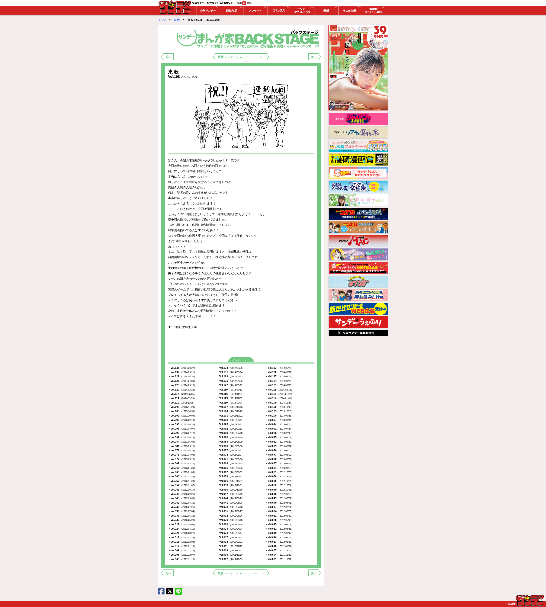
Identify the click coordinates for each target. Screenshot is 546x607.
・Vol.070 (279, 459)
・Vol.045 (182, 498)
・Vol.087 (182, 437)
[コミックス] (278, 10)
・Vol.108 (182, 406)
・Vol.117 (182, 393)
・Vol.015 (182, 541)
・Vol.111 (182, 402)
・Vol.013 (279, 541)
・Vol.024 (182, 528)
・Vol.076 (279, 450)
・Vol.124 (279, 380)
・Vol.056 (231, 480)
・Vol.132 (182, 372)
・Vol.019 (279, 532)
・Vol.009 (182, 550)
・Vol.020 (231, 532)
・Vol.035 (231, 511)
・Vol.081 (182, 446)
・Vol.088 (279, 432)
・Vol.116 (231, 393)
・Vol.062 (231, 472)
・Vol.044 (231, 498)
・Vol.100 (279, 415)
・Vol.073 (279, 454)
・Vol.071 (231, 459)
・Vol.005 (231, 554)
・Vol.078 (182, 450)
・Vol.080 (231, 446)
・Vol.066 (182, 467)
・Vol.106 (279, 406)
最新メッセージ (241, 57)
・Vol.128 (231, 376)
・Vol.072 (182, 459)
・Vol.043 (279, 498)
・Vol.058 (279, 476)
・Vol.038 (231, 506)
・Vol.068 (231, 463)
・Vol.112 (279, 398)
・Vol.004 (279, 554)
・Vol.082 (279, 441)
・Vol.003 (182, 559)
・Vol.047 (231, 493)
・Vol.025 (279, 524)
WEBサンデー (174, 7)
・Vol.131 (231, 372)
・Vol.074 (231, 454)
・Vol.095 (231, 424)
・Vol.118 (279, 389)
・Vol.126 (182, 380)
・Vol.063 (182, 472)
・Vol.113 (231, 398)
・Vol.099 (182, 419)
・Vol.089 (231, 432)
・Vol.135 (182, 367)
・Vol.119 (231, 389)
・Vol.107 (231, 406)
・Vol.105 (182, 411)
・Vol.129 (182, 376)
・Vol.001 (279, 559)
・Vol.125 (231, 380)
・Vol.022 (279, 528)
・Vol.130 (279, 372)
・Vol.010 (279, 546)
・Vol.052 (279, 485)
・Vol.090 (182, 432)
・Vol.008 (231, 550)
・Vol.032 (231, 515)
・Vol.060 (182, 476)
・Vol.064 (279, 467)
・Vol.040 (279, 502)
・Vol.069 (182, 463)
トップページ (525, 600)
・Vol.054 (182, 485)
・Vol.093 (182, 428)
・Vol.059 (231, 476)
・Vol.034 (279, 511)
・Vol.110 (231, 402)
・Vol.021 (182, 532)
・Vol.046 (279, 493)
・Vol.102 (182, 415)
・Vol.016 (279, 537)
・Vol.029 (231, 519)
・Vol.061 (279, 472)
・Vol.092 (231, 428)
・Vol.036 (182, 511)
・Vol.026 (231, 524)
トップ (162, 19)
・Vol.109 (279, 402)
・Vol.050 (231, 489)
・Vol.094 (279, 424)
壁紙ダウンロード (326, 10)
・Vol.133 (279, 367)
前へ (168, 57)
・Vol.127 (279, 376)
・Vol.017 (231, 537)
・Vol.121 (279, 385)
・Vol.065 (231, 467)
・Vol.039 (182, 506)
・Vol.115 (279, 393)
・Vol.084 (182, 441)
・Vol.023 (231, 528)
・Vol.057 (182, 480)
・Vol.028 (279, 519)
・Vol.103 (279, 411)
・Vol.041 (231, 502)
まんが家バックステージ (248, 38)
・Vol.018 (182, 537)
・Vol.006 (182, 554)
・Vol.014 (231, 541)
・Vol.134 (231, 367)
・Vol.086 (231, 437)
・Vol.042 (182, 502)
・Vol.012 (182, 546)
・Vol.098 (231, 419)
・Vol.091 (279, 428)
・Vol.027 (182, 524)
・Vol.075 (182, 454)
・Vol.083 (231, 441)
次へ (314, 57)
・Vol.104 (231, 411)
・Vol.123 (182, 385)
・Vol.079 (279, 446)
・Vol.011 (231, 546)
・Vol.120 (182, 389)
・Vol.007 (279, 550)
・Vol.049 (279, 489)
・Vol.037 (279, 506)
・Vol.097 (279, 419)
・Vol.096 (182, 424)
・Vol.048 (182, 493)
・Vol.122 (231, 385)
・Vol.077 (231, 450)
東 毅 (177, 19)
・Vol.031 (279, 515)
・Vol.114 (182, 398)
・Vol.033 (182, 515)
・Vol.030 (182, 519)
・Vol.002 (231, 559)
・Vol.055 (279, 480)
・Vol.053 (231, 485)
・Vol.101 (231, 415)
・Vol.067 (279, 463)
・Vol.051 (182, 489)
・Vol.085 (279, 437)
